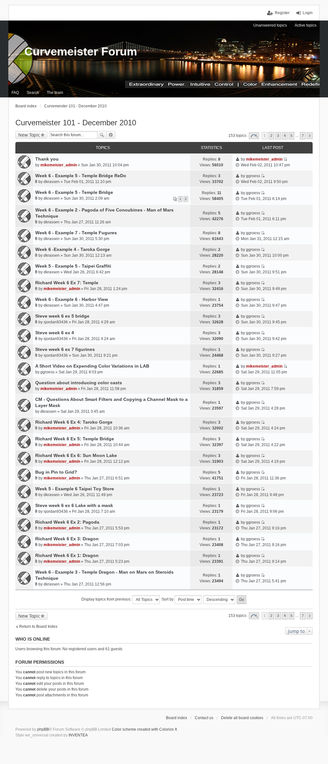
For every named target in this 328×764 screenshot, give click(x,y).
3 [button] (278, 135)
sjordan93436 (56, 322)
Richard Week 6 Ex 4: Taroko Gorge (73, 422)
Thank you (47, 159)
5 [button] (291, 135)
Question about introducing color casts (78, 382)
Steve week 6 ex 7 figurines (65, 349)
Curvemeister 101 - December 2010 (75, 122)
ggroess (253, 176)
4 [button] (285, 135)
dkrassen (52, 181)
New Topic (29, 135)
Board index (176, 718)
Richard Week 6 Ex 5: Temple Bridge (74, 438)
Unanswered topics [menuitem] (270, 25)
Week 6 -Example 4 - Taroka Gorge (72, 249)
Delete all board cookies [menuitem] (242, 718)
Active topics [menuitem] (305, 25)
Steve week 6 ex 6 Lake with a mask (74, 505)
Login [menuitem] (308, 13)
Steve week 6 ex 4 (54, 332)
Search (102, 135)
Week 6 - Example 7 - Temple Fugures (76, 232)
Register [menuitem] (282, 13)
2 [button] (271, 135)
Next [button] (310, 135)
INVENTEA (78, 735)
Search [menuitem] (33, 92)
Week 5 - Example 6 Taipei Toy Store (74, 488)
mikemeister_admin (58, 165)
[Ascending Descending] (219, 599)
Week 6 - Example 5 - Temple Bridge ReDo (80, 175)
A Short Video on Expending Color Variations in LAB (92, 366)
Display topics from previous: (106, 599)
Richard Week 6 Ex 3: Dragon (67, 538)
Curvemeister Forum (80, 51)
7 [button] (303, 135)
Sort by (168, 599)
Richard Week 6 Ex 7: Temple (66, 282)
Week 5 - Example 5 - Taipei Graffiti (73, 266)
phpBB (43, 729)
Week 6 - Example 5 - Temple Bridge (74, 192)
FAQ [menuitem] (15, 92)
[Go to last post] (285, 159)
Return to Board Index (38, 626)
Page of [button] (254, 135)
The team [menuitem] (55, 92)
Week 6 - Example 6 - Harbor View (71, 299)
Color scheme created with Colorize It (144, 729)
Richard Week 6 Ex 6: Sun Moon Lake (76, 455)
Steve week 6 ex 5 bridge (62, 316)
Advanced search (111, 135)
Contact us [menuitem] (204, 718)
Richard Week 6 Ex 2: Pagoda (67, 522)
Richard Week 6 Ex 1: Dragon (67, 555)
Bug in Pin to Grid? (56, 472)
